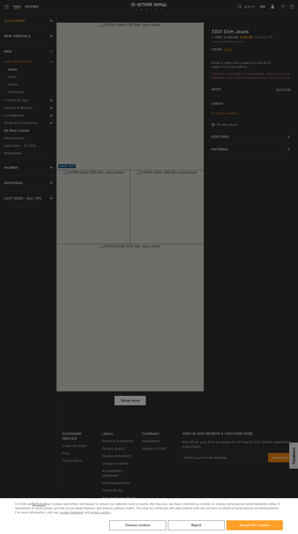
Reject (196, 525)
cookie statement (71, 512)
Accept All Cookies (254, 525)
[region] (149, 516)
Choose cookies (138, 525)
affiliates (39, 504)
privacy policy (100, 512)
